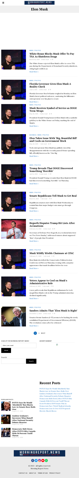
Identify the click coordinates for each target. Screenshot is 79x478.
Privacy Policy (54, 473)
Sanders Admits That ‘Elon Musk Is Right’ (53, 310)
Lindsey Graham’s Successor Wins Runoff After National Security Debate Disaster (22, 419)
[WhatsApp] (46, 460)
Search (4, 357)
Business (33, 135)
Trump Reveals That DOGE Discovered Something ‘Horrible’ (51, 170)
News (31, 50)
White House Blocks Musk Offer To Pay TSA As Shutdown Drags (52, 55)
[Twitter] (36, 460)
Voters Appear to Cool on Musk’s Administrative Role (48, 282)
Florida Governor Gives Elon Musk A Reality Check (50, 85)
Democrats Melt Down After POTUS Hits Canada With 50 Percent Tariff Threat (23, 432)
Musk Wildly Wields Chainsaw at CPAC (52, 253)
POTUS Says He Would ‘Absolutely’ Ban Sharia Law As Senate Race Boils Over (23, 405)
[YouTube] (42, 460)
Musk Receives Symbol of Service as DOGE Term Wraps (53, 109)
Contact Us (23, 473)
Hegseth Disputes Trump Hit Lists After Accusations (52, 224)
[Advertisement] (39, 34)
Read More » (34, 72)
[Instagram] (39, 460)
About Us (32, 473)
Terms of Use (43, 473)
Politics (38, 50)
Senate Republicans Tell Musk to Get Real (53, 195)
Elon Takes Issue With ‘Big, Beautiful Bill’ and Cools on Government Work (53, 139)
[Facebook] (32, 460)
